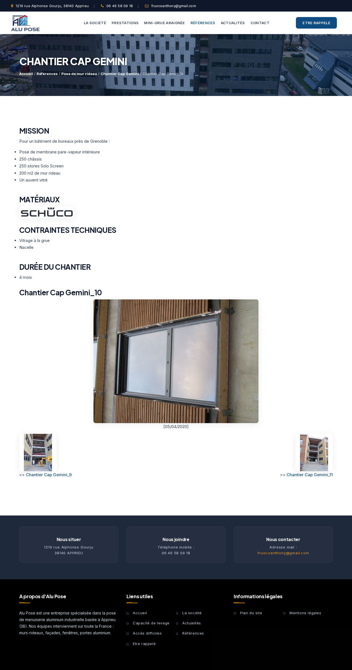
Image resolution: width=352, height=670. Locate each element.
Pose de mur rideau (79, 73)
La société (192, 613)
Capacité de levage (151, 623)
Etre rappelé (316, 23)
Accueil (26, 73)
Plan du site (251, 613)
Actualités (191, 623)
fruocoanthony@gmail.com (173, 6)
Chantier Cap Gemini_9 (49, 474)
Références (47, 73)
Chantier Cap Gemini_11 (310, 474)
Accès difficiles (147, 633)
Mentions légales (305, 613)
